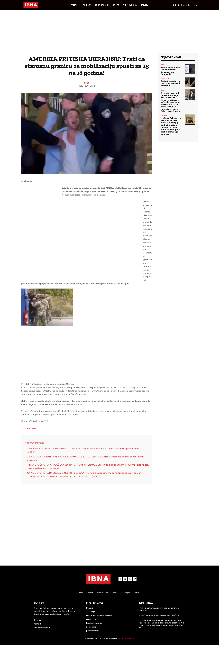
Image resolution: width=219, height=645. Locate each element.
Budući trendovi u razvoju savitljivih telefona (171, 83)
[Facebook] (120, 579)
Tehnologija (165, 78)
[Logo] (30, 5)
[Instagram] (125, 579)
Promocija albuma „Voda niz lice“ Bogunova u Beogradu (170, 71)
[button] (196, 5)
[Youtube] (134, 579)
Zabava (164, 115)
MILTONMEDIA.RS (126, 638)
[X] (130, 579)
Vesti (163, 64)
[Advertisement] (109, 34)
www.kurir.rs (28, 427)
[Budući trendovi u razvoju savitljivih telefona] (190, 82)
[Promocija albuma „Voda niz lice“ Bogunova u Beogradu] (190, 69)
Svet (86, 83)
